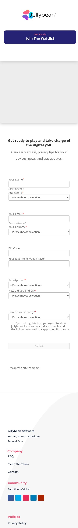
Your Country (18, 227)
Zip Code (14, 248)
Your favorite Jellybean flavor (27, 258)
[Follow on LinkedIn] (33, 498)
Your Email (16, 214)
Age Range (16, 192)
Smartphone (17, 280)
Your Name (16, 179)
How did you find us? (22, 290)
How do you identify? (22, 312)
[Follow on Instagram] (26, 498)
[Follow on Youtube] (41, 498)
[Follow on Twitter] (18, 498)
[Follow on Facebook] (11, 498)
